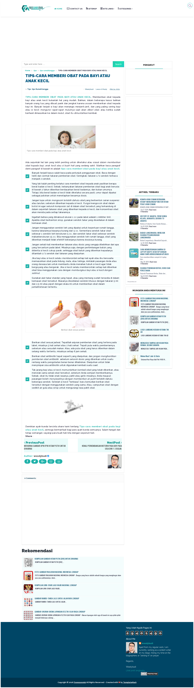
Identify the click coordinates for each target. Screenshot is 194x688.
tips (29, 89)
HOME (59, 9)
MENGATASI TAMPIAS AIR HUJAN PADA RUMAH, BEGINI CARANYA (154, 344)
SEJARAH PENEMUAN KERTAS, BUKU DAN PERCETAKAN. (155, 269)
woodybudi (40, 456)
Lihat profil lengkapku (135, 670)
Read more (152, 210)
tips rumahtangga (40, 89)
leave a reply (101, 89)
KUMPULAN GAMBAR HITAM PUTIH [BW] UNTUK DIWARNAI (56, 558)
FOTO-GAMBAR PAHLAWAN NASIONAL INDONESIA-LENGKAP (56, 571)
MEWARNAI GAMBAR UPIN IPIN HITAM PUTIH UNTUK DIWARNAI (45, 447)
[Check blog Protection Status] (149, 673)
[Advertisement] (97, 39)
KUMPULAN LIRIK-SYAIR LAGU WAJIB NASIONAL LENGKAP (56, 585)
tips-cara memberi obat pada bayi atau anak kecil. (90, 168)
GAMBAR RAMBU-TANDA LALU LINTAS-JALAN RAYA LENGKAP (57, 598)
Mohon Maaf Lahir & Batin (150, 356)
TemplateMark (129, 682)
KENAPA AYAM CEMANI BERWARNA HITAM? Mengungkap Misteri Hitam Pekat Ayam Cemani (154, 202)
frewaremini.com (132, 281)
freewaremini (80, 682)
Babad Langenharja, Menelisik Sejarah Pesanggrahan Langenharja (152, 235)
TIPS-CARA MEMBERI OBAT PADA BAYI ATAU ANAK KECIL (58, 97)
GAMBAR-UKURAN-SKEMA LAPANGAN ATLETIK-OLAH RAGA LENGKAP (60, 611)
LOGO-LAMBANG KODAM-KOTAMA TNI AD (154, 330)
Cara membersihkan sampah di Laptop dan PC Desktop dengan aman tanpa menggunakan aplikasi (154, 252)
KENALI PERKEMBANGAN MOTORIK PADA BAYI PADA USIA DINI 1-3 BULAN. (102, 447)
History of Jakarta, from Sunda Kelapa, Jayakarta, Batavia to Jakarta (153, 218)
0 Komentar (144, 211)
